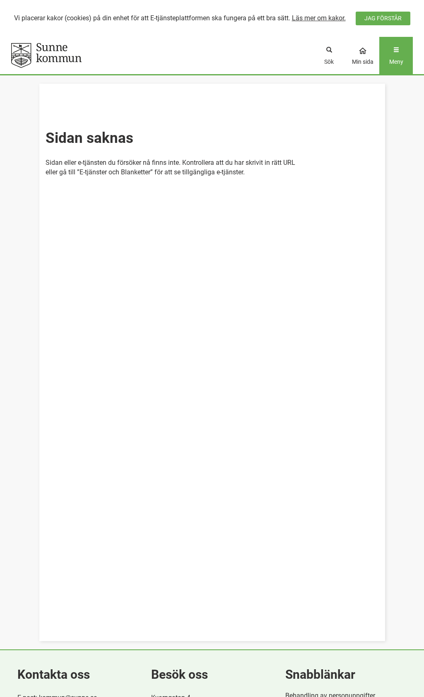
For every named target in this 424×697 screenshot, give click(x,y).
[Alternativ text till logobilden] (61, 55)
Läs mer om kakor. (319, 18)
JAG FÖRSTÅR (383, 18)
